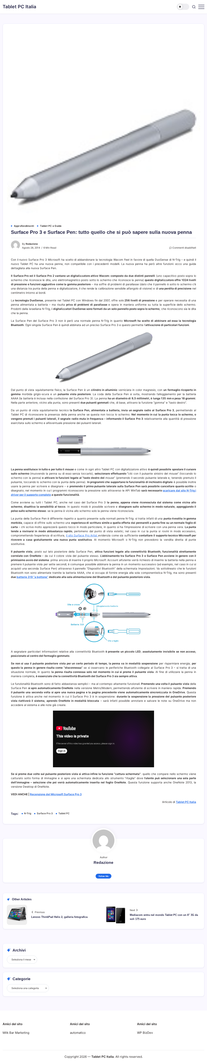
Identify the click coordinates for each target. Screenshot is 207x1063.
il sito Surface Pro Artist (82, 535)
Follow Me (104, 876)
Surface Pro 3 (45, 813)
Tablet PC (64, 813)
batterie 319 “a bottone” (32, 577)
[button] (183, 7)
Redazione (32, 244)
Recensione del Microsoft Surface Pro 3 (56, 794)
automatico (78, 1033)
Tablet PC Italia (19, 6)
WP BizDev (145, 1033)
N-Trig (27, 813)
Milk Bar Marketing (16, 1033)
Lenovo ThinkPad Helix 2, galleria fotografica (59, 916)
